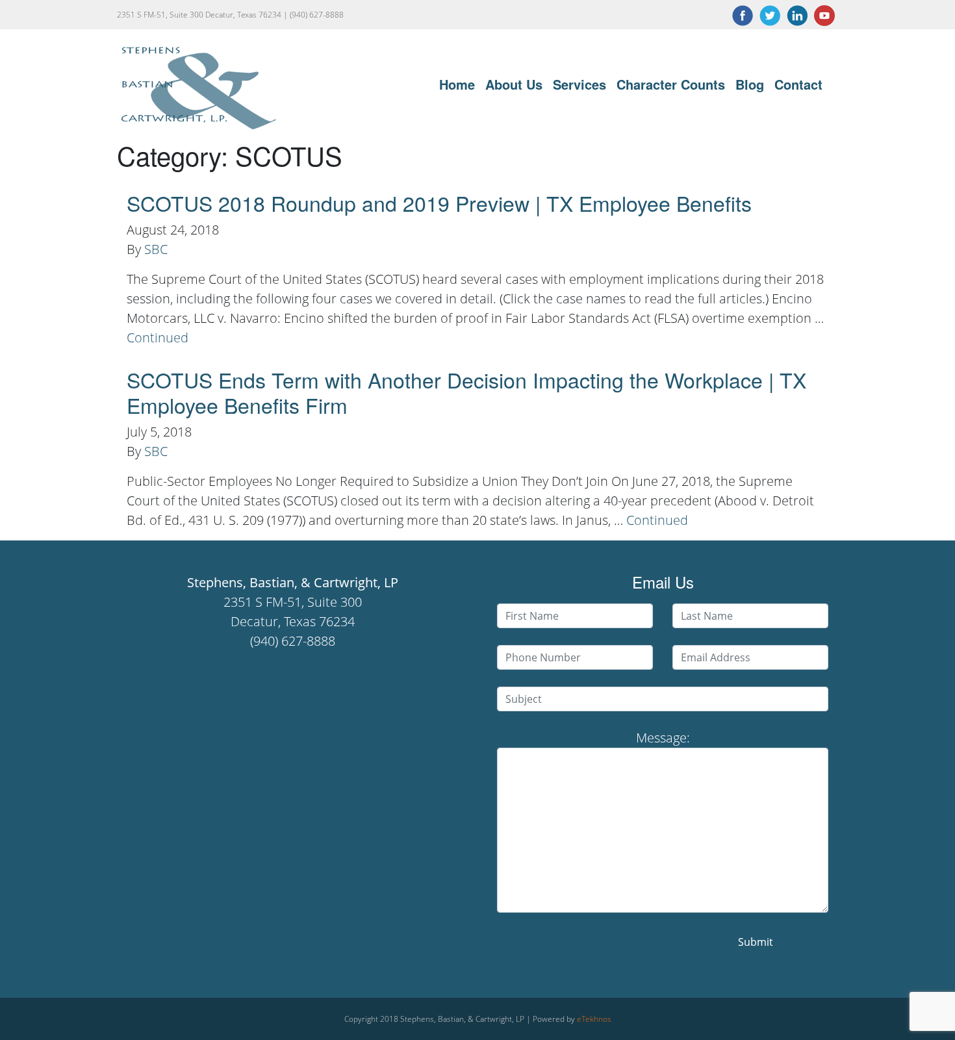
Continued (157, 337)
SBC (156, 249)
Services (579, 84)
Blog (749, 84)
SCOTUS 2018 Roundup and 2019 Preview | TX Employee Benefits (439, 203)
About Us (513, 84)
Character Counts (671, 84)
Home (457, 84)
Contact (798, 84)
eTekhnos (594, 1018)
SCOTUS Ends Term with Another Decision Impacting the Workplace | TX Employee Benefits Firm (466, 391)
